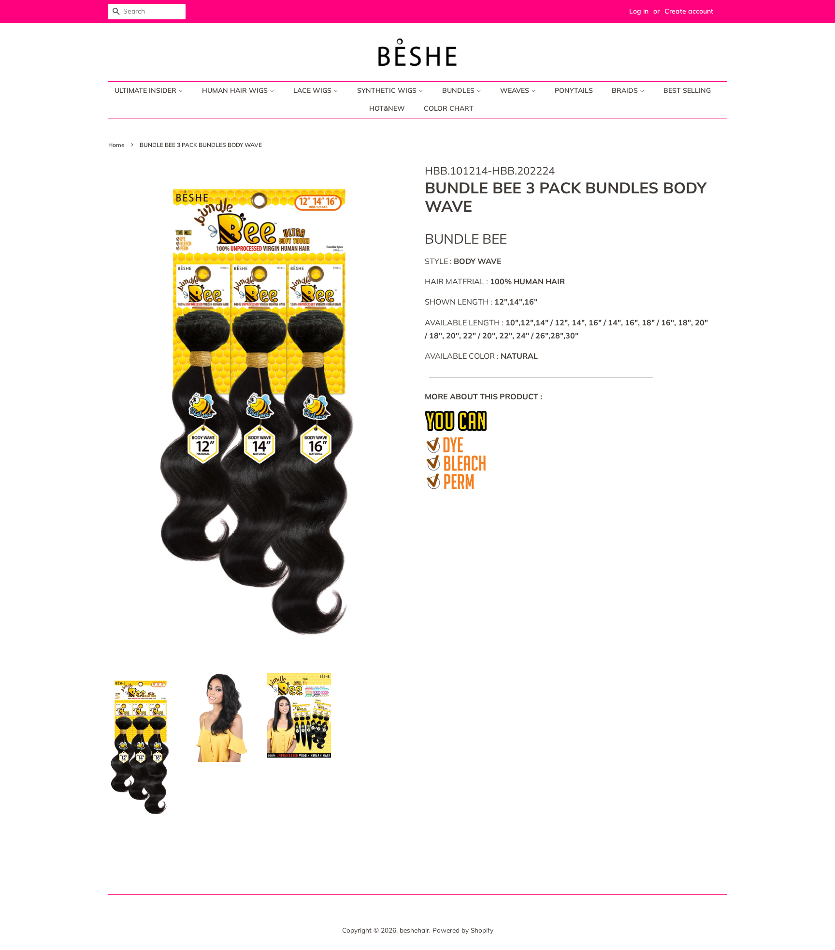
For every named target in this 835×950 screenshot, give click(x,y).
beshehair (414, 930)
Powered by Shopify (462, 930)
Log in (638, 11)
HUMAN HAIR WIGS (236, 90)
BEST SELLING (687, 90)
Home (116, 144)
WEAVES (515, 90)
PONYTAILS (574, 90)
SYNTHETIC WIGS (387, 90)
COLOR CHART (449, 108)
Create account (688, 11)
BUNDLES (459, 90)
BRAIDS (626, 90)
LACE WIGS (313, 90)
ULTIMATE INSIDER (146, 90)
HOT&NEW (387, 108)
